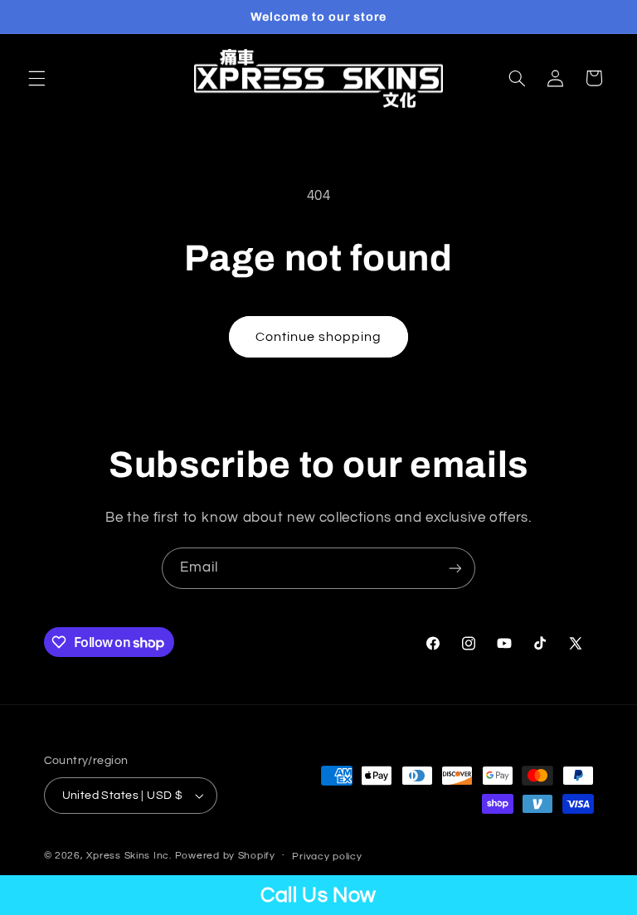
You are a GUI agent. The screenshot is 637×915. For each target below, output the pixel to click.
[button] (36, 78)
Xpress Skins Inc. (129, 855)
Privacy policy (327, 856)
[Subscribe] (455, 568)
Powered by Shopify (225, 855)
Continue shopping (318, 336)
